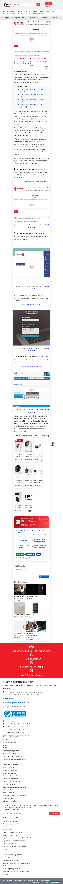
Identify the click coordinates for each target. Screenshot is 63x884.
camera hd (6, 827)
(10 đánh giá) (47, 66)
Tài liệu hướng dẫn (9, 748)
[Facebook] (20, 558)
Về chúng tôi (7, 739)
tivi (4, 852)
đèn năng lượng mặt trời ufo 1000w (14, 795)
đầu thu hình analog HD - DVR (13, 832)
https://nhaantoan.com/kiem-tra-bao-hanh (34, 181)
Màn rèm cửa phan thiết (11, 824)
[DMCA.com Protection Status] (55, 882)
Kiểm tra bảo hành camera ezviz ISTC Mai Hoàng (32, 106)
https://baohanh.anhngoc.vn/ (29, 243)
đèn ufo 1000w (8, 790)
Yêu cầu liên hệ (55, 813)
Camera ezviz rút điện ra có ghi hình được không (19, 617)
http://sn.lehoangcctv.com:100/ (30, 304)
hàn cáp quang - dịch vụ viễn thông (14, 759)
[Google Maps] (30, 558)
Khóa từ (5, 849)
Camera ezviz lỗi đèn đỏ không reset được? (19, 598)
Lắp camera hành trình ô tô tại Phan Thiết (16, 871)
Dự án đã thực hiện (9, 742)
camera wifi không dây (38, 11)
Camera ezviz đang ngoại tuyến (29, 617)
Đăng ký (48, 3)
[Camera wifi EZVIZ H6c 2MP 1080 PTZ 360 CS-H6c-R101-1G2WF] (18, 471)
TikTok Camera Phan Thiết (17, 730)
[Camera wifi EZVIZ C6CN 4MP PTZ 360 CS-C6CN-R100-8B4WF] (28, 446)
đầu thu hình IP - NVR (10, 835)
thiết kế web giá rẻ (9, 784)
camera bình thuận (9, 843)
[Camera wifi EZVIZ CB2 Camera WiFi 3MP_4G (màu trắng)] (38, 471)
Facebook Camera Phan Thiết (20, 724)
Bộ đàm (5, 874)
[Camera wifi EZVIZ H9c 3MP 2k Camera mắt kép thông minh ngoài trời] (18, 496)
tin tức (5, 745)
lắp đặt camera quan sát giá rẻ (13, 781)
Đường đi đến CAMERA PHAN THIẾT (14, 707)
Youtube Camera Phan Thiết (20, 727)
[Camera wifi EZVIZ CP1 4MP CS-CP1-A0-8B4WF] (28, 496)
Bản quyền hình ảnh (10, 801)
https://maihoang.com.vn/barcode (31, 366)
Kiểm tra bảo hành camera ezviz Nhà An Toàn (32, 91)
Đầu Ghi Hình (26, 11)
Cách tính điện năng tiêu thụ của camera (16, 863)
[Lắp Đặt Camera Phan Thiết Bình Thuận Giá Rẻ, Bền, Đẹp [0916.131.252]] (8, 5)
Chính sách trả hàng (9, 773)
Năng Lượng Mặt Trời (37, 13)
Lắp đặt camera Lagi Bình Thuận (13, 855)
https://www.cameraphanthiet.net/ (40, 547)
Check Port (6, 857)
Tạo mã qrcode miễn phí (11, 860)
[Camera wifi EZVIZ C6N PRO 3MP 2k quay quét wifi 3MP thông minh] (18, 446)
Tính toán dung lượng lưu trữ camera (15, 846)
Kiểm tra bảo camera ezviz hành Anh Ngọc (32, 96)
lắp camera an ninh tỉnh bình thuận (14, 841)
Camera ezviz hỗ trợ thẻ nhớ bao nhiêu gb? (19, 635)
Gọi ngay (21, 554)
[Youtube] (23, 558)
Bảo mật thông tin (9, 767)
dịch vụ (5, 762)
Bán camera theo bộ (9, 753)
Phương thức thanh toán (11, 776)
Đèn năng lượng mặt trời (11, 751)
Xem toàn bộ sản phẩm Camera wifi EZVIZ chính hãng (31, 436)
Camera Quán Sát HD (9, 11)
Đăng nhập (48, 6)
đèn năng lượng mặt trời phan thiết (14, 787)
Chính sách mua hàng (10, 765)
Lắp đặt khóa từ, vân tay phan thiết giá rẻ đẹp (16, 13)
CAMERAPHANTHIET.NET (42, 880)
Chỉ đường (31, 554)
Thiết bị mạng (7, 866)
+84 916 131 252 (15, 698)
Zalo (38, 554)
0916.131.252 (22, 541)
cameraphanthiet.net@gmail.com (40, 541)
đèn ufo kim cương (9, 793)
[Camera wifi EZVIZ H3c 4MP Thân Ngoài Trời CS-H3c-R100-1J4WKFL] (38, 446)
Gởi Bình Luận (44, 577)
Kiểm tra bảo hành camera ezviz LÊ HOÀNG (31, 101)
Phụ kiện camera (50, 11)
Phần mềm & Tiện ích (10, 798)
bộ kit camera (7, 829)
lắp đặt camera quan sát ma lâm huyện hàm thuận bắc (21, 838)
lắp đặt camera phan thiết (11, 821)
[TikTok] (26, 558)
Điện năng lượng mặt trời (11, 869)
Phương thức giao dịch (10, 779)
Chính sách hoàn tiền (10, 770)
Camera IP (19, 11)
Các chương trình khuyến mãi (13, 756)
